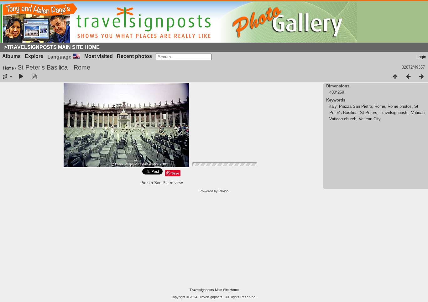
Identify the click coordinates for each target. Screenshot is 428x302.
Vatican (418, 112)
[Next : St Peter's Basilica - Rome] (421, 77)
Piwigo (223, 191)
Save (175, 173)
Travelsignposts (394, 112)
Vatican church (342, 119)
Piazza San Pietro (355, 106)
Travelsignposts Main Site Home (214, 290)
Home (8, 68)
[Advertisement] (214, 240)
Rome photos (400, 106)
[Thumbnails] (395, 77)
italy (333, 106)
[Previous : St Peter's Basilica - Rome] (408, 77)
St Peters (368, 112)
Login (421, 57)
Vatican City (370, 119)
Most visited (98, 56)
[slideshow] (21, 77)
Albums (11, 56)
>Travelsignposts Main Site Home (52, 47)
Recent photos (134, 56)
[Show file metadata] (34, 77)
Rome (379, 106)
